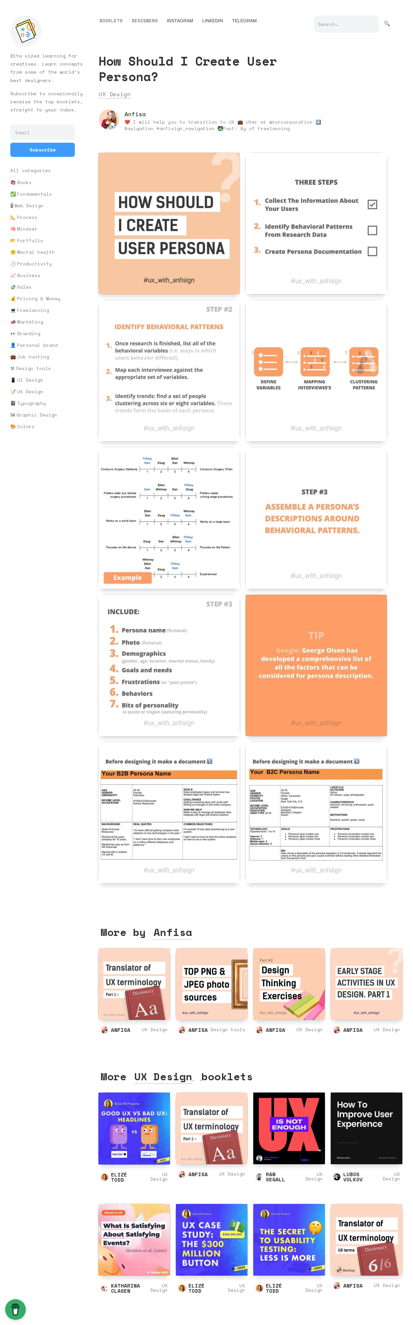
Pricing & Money (39, 298)
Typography (31, 403)
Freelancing (33, 310)
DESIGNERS (145, 20)
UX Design (30, 391)
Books (24, 182)
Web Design (29, 205)
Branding (28, 333)
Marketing (30, 322)
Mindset (27, 229)
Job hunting (33, 356)
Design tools (33, 368)
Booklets (111, 20)
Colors (26, 426)
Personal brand (37, 345)
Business (28, 275)
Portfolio (30, 240)
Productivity (34, 264)
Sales (24, 287)
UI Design (30, 380)
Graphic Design (36, 415)
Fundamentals (34, 194)
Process (27, 217)
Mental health (36, 252)
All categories (30, 170)
